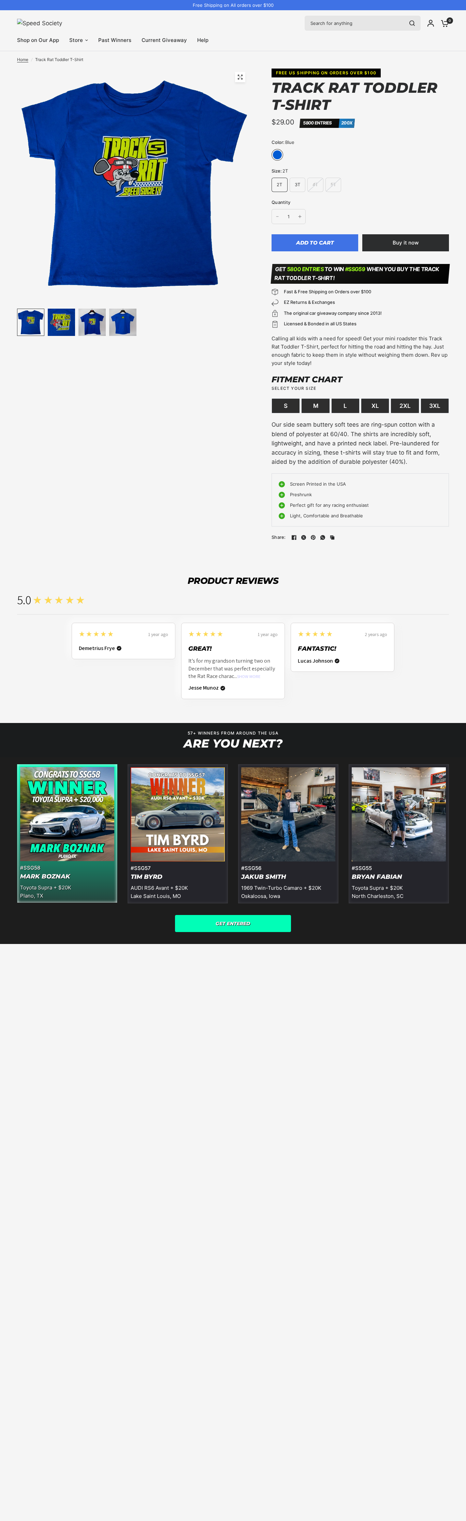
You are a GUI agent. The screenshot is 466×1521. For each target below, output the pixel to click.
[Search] (412, 23)
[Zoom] (240, 77)
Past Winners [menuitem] (114, 40)
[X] (304, 537)
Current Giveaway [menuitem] (164, 40)
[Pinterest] (313, 537)
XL (375, 405)
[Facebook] (294, 537)
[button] (233, 923)
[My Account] (430, 23)
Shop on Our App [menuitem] (38, 40)
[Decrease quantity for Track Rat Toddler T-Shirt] (277, 216)
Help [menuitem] (202, 40)
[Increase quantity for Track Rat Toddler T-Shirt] (299, 216)
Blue (277, 154)
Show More (249, 677)
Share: (279, 537)
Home (22, 59)
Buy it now (406, 242)
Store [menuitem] (76, 40)
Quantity (281, 202)
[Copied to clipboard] (332, 537)
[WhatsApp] (323, 537)
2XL (405, 405)
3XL (434, 405)
